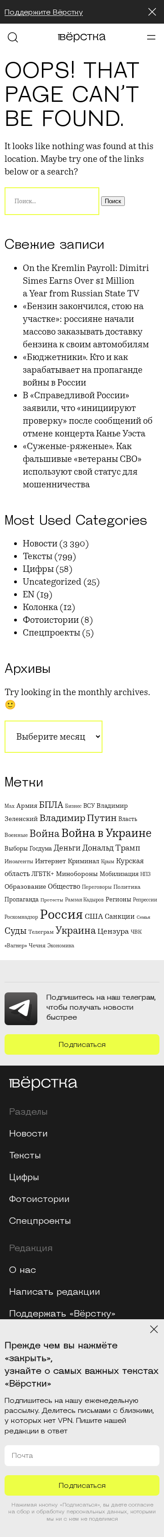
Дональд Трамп (111, 848)
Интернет (50, 861)
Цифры (38, 569)
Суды (15, 930)
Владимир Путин (78, 818)
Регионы (118, 899)
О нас (22, 1270)
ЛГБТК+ (42, 874)
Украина (76, 930)
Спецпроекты (51, 632)
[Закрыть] (152, 12)
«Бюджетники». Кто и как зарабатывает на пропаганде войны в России (83, 369)
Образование (25, 886)
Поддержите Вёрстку (44, 12)
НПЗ (145, 874)
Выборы (16, 848)
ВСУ (89, 806)
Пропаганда (22, 899)
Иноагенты (19, 861)
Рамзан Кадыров (84, 900)
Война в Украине (107, 833)
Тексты (37, 556)
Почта (22, 1456)
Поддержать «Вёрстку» (62, 1313)
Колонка (40, 607)
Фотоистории (51, 620)
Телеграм (41, 932)
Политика (126, 887)
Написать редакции (54, 1292)
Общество (64, 886)
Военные (16, 835)
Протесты (52, 900)
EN (29, 594)
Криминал (83, 861)
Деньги (67, 848)
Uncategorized (52, 581)
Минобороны (77, 874)
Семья (143, 917)
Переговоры (97, 887)
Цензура (113, 931)
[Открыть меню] (151, 37)
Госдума (41, 848)
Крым (107, 861)
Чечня (37, 945)
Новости (40, 543)
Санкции (120, 916)
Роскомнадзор (21, 917)
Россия (61, 914)
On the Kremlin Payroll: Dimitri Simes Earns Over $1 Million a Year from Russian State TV (86, 280)
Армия (26, 805)
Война (45, 833)
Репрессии (145, 899)
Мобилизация (119, 874)
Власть (127, 819)
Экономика (60, 945)
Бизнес (73, 806)
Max (10, 806)
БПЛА (51, 805)
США (94, 916)
